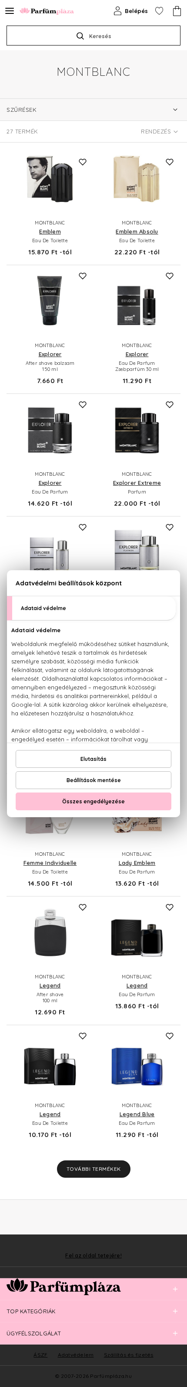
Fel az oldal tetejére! (93, 1255)
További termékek (94, 1169)
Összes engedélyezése (93, 801)
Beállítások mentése (94, 780)
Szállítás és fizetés (129, 1354)
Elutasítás (93, 759)
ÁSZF (40, 1354)
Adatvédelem (76, 1354)
